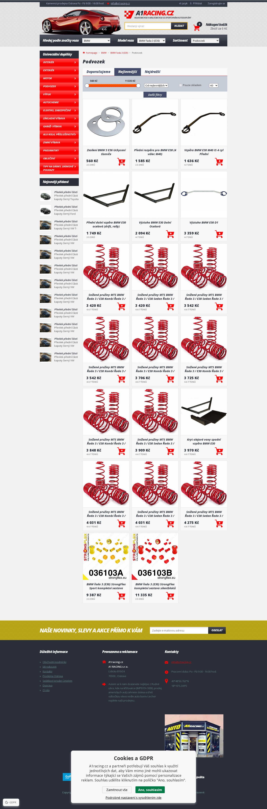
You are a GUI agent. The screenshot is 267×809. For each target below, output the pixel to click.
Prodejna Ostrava (53, 676)
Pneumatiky (51, 150)
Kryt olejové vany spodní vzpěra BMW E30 (204, 441)
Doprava (47, 685)
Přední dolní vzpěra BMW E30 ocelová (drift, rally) (106, 224)
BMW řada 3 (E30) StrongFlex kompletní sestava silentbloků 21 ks (155, 586)
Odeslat (216, 630)
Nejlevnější (127, 71)
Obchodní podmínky (54, 662)
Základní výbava (54, 118)
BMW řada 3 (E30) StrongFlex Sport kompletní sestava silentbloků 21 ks (106, 586)
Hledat (179, 26)
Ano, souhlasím (150, 790)
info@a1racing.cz (120, 3)
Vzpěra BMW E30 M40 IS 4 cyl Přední (203, 152)
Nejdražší (152, 71)
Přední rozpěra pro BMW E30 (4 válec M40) (155, 152)
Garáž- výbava (52, 126)
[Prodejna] (195, 735)
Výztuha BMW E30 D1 (204, 222)
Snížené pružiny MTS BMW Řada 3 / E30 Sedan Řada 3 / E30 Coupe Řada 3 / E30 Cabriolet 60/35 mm (204, 297)
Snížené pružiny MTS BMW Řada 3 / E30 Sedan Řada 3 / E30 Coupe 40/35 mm (155, 514)
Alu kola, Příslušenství (58, 134)
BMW (104, 52)
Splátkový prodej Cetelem (57, 680)
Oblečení (49, 158)
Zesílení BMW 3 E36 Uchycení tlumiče (106, 152)
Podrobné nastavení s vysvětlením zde (133, 798)
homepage (91, 52)
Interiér (48, 62)
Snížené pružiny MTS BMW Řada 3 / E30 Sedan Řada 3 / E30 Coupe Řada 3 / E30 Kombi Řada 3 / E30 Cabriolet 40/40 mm (204, 514)
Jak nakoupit (49, 666)
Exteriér (48, 70)
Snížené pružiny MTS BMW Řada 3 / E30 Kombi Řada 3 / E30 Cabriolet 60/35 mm (106, 369)
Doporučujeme (98, 71)
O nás (46, 690)
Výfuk (47, 94)
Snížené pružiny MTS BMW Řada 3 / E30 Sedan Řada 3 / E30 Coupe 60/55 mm (155, 297)
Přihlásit (197, 3)
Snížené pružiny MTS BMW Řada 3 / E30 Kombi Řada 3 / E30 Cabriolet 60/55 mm (106, 297)
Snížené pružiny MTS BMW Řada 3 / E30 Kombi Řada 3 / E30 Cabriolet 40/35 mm (155, 369)
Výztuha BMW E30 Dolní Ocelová (155, 224)
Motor (47, 78)
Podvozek (49, 86)
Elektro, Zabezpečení (57, 110)
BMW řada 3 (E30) (119, 52)
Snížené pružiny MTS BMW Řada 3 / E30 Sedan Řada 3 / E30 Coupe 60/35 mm (155, 441)
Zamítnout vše (116, 790)
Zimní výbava (51, 142)
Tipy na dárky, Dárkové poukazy (58, 168)
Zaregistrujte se (216, 3)
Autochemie (51, 102)
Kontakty (47, 671)
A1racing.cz (158, 15)
